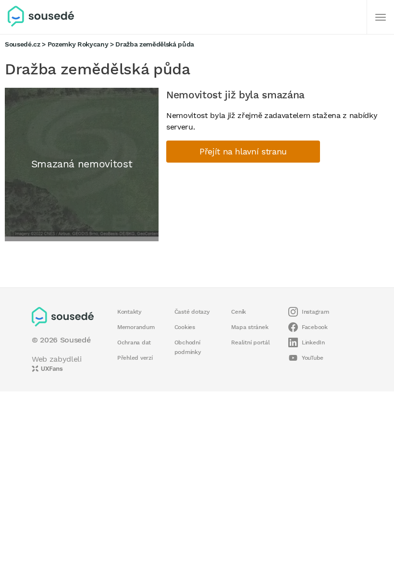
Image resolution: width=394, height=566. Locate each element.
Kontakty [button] (129, 311)
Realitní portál (250, 342)
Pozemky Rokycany (78, 44)
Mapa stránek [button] (249, 327)
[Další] (380, 17)
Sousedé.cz (22, 44)
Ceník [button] (238, 311)
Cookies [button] (184, 327)
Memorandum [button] (135, 327)
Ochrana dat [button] (134, 342)
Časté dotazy (192, 311)
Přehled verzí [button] (135, 357)
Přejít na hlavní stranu (243, 151)
